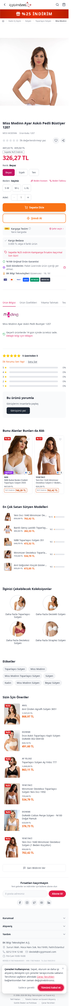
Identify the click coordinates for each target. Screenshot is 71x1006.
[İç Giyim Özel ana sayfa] (20, 4)
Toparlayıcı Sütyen (15, 669)
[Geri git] (4, 4)
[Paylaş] (63, 140)
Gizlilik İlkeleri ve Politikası (25, 1002)
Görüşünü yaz (18, 410)
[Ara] (57, 4)
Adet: (5, 197)
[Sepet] (64, 4)
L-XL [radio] (26, 188)
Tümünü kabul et (51, 987)
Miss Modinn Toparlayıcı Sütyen (22, 675)
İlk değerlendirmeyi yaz (33, 140)
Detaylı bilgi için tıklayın (19, 335)
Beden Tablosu (59, 181)
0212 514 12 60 (14, 951)
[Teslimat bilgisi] (30, 228)
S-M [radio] (7, 188)
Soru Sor (32, 361)
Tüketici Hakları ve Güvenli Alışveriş (40, 999)
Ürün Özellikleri (28, 302)
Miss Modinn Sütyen (28, 682)
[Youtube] (42, 903)
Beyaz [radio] (8, 172)
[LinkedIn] (49, 903)
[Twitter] (34, 903)
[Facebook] (20, 903)
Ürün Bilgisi (9, 302)
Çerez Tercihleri (48, 1002)
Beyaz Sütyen (52, 682)
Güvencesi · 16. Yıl (28, 273)
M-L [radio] (17, 188)
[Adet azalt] (14, 197)
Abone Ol (57, 893)
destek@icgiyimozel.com (42, 951)
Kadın (8, 682)
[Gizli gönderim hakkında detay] (64, 267)
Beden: (11, 180)
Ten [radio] (34, 172)
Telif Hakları (15, 999)
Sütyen (49, 675)
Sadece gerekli (26, 987)
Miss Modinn (10, 133)
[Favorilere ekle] (56, 140)
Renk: (9, 165)
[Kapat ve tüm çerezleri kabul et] (63, 968)
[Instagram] (27, 903)
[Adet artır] (28, 197)
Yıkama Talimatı (49, 302)
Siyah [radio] (22, 172)
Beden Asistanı (40, 181)
